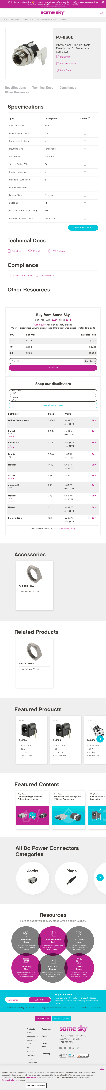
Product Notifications (22, 275)
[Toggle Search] (9, 13)
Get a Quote (65, 70)
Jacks (55, 19)
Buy (94, 420)
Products (31, 1029)
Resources (46, 1029)
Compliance (67, 87)
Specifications (15, 87)
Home (5, 19)
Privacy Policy (95, 1008)
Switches (31, 1056)
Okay (102, 1069)
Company (46, 1054)
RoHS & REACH (47, 275)
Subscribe (39, 1000)
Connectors (27, 19)
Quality (45, 1036)
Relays (29, 1047)
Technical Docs (42, 87)
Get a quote (40, 325)
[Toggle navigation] (4, 13)
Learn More (84, 1008)
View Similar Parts (83, 228)
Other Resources (17, 92)
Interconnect (15, 19)
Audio (29, 1033)
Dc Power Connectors (42, 19)
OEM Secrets (58, 529)
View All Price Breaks (53, 405)
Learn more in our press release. (53, 6)
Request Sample (68, 63)
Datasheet (65, 56)
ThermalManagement (32, 1060)
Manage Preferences (10, 1080)
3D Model (37, 251)
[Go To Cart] (101, 12)
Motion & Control (31, 1042)
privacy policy (52, 1008)
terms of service (68, 1008)
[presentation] (100, 739)
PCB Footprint (59, 251)
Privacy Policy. (69, 529)
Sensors (30, 1051)
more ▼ (11, 436)
